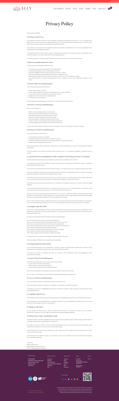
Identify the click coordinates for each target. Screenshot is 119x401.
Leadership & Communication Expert (35, 360)
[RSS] (77, 379)
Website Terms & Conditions (79, 366)
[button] (110, 8)
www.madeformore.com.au (39, 348)
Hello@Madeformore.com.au (49, 288)
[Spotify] (74, 379)
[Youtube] (72, 379)
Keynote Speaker (31, 358)
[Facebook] (69, 379)
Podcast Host (31, 365)
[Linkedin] (63, 379)
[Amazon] (80, 379)
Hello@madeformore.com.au (52, 58)
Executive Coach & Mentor (33, 362)
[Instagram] (66, 379)
